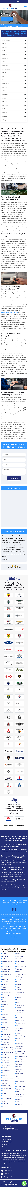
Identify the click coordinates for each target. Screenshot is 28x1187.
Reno (17, 1002)
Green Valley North (7, 1047)
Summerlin (19, 1049)
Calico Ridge (5, 982)
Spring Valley (19, 1043)
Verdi (17, 1079)
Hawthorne (5, 1055)
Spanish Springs (20, 1036)
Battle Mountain (7, 961)
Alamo (4, 954)
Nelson (18, 972)
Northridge (19, 977)
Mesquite (5, 1106)
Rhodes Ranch (20, 1005)
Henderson (5, 1057)
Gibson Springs (6, 1034)
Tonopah (18, 1067)
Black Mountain (6, 966)
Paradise (18, 989)
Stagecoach (19, 1046)
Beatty (4, 964)
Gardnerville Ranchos (5, 1028)
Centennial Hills (6, 992)
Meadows (5, 1104)
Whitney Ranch (20, 1094)
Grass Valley (5, 1042)
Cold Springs (5, 995)
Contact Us (5, 1144)
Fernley (4, 1020)
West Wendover (20, 1089)
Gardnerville (5, 1025)
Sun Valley (19, 1059)
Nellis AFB (19, 969)
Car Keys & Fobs (10, 8)
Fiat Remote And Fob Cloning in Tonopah (12, 26)
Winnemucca (19, 1099)
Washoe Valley (20, 1081)
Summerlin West (20, 1054)
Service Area (5, 1147)
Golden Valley (6, 1037)
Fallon (4, 1017)
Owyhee (18, 982)
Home (2, 24)
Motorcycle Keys (6, 1142)
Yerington (19, 1104)
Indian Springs (6, 1065)
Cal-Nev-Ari (5, 979)
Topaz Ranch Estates (19, 1070)
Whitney (18, 1091)
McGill (4, 1101)
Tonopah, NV (8, 1177)
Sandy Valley (19, 1015)
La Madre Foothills (7, 1078)
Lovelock (4, 1093)
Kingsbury (5, 1073)
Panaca (18, 987)
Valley (17, 1076)
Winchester (19, 1097)
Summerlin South (21, 1051)
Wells (17, 1084)
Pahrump (18, 984)
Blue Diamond (6, 969)
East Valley (5, 1004)
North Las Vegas (21, 974)
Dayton (4, 997)
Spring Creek (19, 1041)
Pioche (18, 995)
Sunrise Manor (20, 1061)
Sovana (18, 1033)
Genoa (4, 1032)
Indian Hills (5, 1062)
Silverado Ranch (20, 1023)
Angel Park (5, 956)
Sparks (18, 1038)
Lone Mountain (6, 1088)
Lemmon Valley (6, 1086)
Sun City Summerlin (21, 1056)
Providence (19, 997)
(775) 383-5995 (14, 1)
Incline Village (6, 1060)
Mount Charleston (21, 966)
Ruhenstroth (19, 1013)
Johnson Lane (6, 1070)
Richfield (18, 1007)
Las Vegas (5, 1080)
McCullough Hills (7, 1098)
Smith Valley (19, 1028)
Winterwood (19, 1102)
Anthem (4, 959)
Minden (18, 954)
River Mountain (20, 1010)
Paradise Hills (20, 992)
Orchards (18, 979)
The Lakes (19, 1064)
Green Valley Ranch (7, 1050)
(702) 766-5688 (7, 19)
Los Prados (5, 1091)
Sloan (17, 1025)
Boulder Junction (7, 974)
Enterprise (5, 1014)
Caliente (4, 984)
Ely (3, 1012)
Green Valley (5, 1044)
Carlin (4, 987)
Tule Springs (19, 1073)
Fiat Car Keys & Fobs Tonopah (10, 1129)
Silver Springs (20, 1020)
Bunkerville (5, 977)
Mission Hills (19, 956)
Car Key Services (6, 1139)
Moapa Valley (20, 961)
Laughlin (4, 1083)
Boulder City (5, 972)
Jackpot (4, 1068)
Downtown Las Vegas (6, 1001)
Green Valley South (7, 1052)
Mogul (18, 964)
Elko (3, 1009)
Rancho (18, 1000)
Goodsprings (6, 1039)
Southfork (19, 1031)
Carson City (5, 989)
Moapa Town (20, 959)
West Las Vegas (20, 1086)
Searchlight (19, 1018)
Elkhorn (4, 1007)
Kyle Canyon (5, 1075)
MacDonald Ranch (7, 1096)
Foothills (4, 1022)
